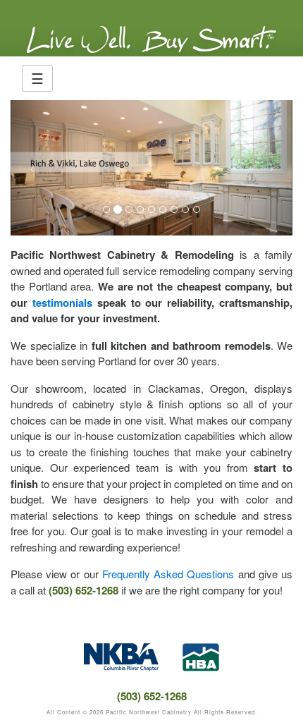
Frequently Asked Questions (168, 573)
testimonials (62, 302)
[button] (32, 168)
